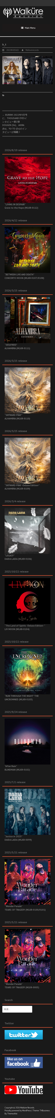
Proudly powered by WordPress (18, 1110)
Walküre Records (27, 1107)
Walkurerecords (32, 50)
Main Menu (30, 27)
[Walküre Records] (23, 12)
